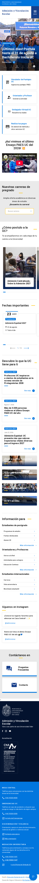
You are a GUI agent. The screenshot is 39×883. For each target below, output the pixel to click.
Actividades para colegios (19, 560)
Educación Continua (19, 564)
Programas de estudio (19, 531)
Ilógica (28, 877)
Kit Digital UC (27, 880)
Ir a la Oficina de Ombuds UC (21, 865)
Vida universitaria (19, 584)
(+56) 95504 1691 (11, 857)
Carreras (19, 580)
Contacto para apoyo (12, 834)
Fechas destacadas (19, 536)
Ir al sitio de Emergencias (14, 818)
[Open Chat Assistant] (33, 876)
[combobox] (19, 211)
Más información (28, 545)
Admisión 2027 (10, 372)
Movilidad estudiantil (19, 589)
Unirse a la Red (19, 555)
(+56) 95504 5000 (11, 813)
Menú (35, 14)
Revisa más (8, 62)
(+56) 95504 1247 (11, 860)
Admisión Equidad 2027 (15, 323)
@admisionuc (10, 623)
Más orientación (10, 839)
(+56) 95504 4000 (11, 798)
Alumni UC (19, 540)
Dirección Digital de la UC (16, 877)
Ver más (29, 391)
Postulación (10, 319)
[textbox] (19, 211)
